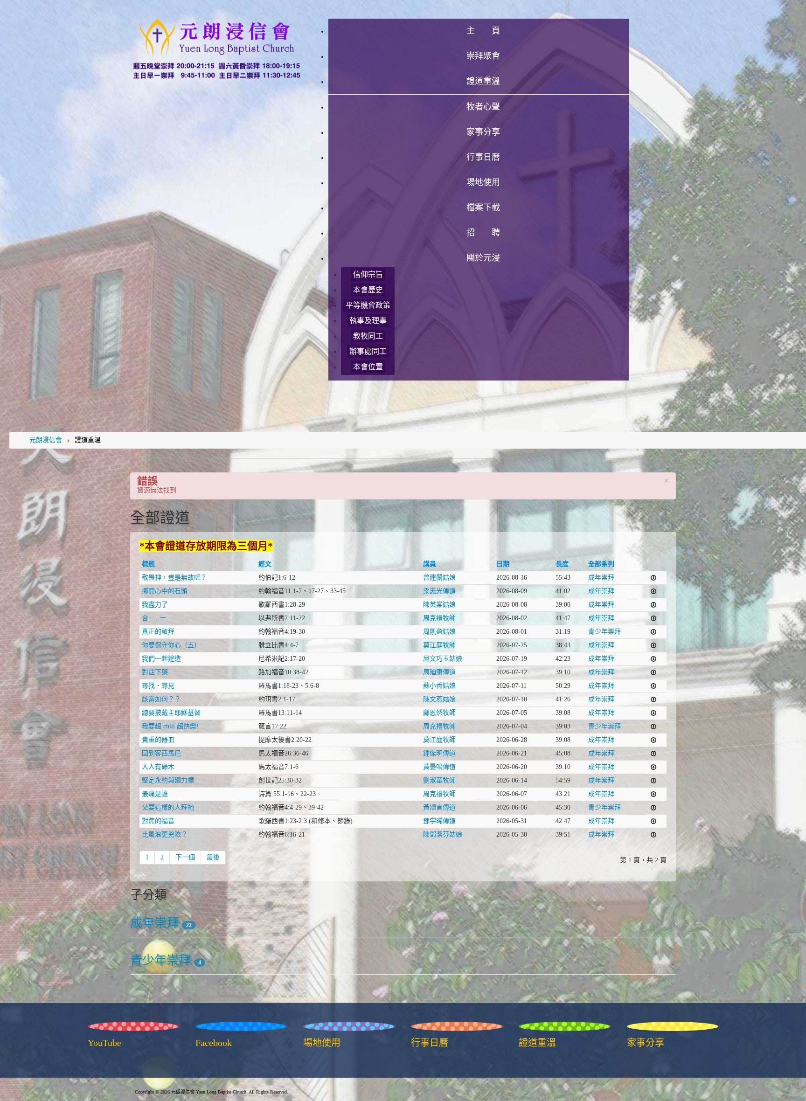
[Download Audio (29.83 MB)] (653, 699)
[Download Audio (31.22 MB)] (653, 793)
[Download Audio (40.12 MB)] (653, 577)
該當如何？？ (161, 699)
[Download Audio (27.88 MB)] (653, 645)
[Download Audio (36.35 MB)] (653, 685)
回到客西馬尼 (161, 753)
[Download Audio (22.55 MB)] (653, 631)
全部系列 (601, 564)
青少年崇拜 (604, 631)
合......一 (154, 618)
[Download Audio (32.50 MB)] (653, 753)
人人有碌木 (158, 766)
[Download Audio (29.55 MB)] (653, 591)
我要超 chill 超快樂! (170, 726)
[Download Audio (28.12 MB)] (653, 726)
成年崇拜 (601, 577)
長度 (562, 564)
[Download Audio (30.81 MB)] (653, 820)
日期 (502, 564)
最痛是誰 (155, 793)
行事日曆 (429, 1043)
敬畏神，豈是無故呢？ (174, 577)
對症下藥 (155, 672)
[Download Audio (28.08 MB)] (653, 604)
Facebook (213, 1043)
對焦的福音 (158, 820)
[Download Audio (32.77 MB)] (653, 807)
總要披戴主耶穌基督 (171, 712)
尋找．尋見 (158, 685)
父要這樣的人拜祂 (168, 807)
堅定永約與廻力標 (168, 780)
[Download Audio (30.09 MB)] (653, 618)
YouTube (104, 1043)
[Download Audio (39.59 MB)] (653, 780)
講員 (429, 564)
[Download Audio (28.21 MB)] (653, 672)
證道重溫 (537, 1043)
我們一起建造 (161, 658)
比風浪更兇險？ (165, 834)
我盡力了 (155, 604)
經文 (264, 564)
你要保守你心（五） (171, 645)
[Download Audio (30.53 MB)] (653, 658)
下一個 (185, 857)
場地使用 (321, 1043)
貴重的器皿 (158, 739)
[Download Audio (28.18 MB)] (653, 712)
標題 (148, 564)
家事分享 (645, 1043)
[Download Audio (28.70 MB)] (653, 834)
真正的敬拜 (158, 631)
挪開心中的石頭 (165, 591)
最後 (213, 857)
